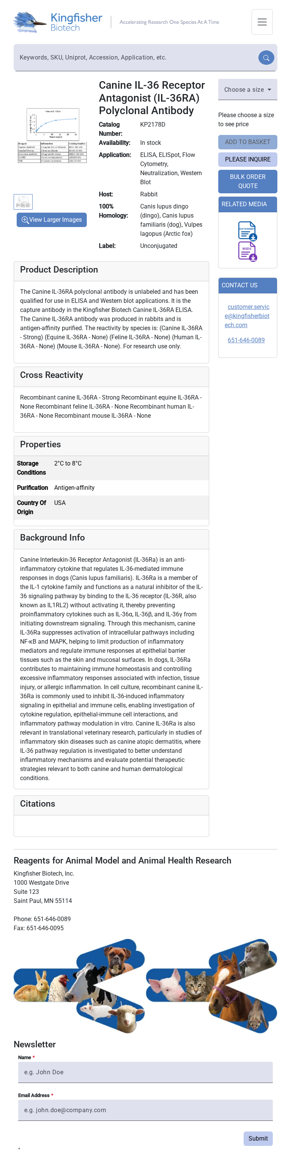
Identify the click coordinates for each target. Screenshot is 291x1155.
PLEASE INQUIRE (248, 159)
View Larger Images (55, 219)
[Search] (266, 57)
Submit (258, 1138)
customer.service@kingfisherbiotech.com (247, 316)
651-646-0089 (246, 340)
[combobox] (137, 57)
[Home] (118, 21)
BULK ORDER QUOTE (248, 181)
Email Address (34, 1095)
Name (24, 1057)
